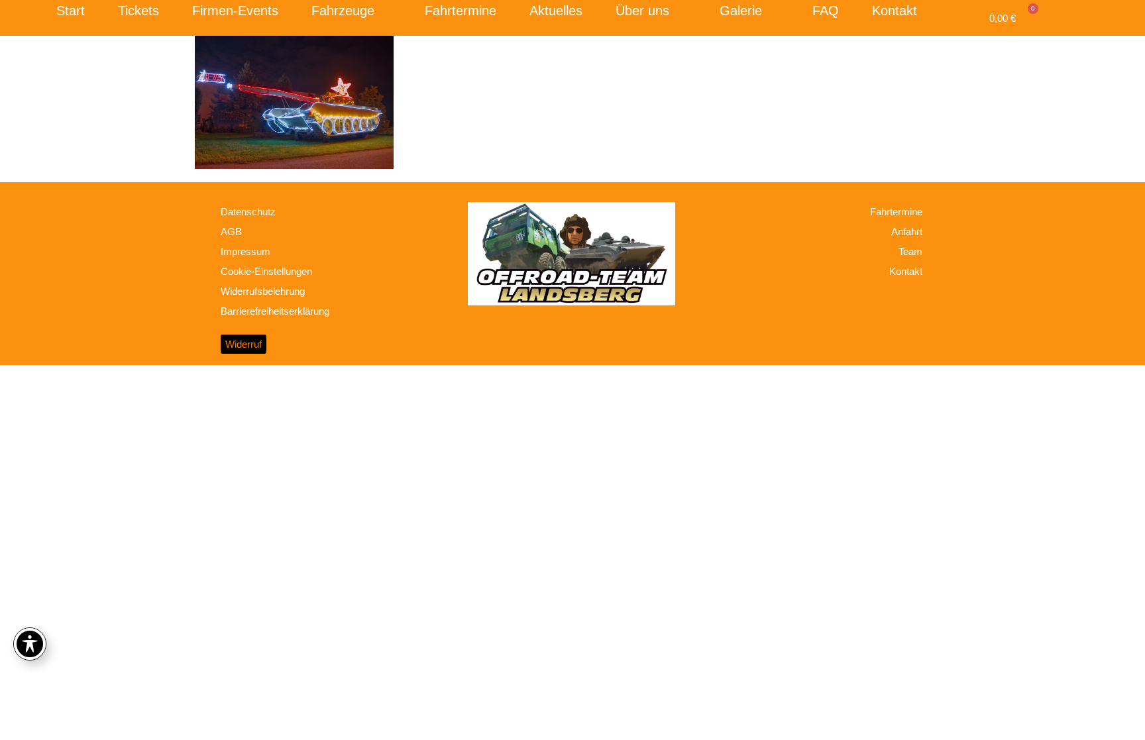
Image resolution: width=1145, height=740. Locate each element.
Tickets (138, 10)
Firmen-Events (235, 10)
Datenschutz (248, 211)
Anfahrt (906, 231)
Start (70, 10)
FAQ (825, 10)
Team (910, 251)
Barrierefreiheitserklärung (275, 311)
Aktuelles (555, 10)
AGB (231, 231)
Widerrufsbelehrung (263, 291)
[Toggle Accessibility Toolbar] (30, 644)
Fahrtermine (460, 10)
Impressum (245, 251)
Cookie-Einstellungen (266, 271)
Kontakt (894, 10)
